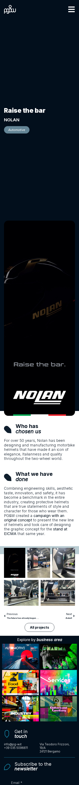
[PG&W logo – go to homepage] (10, 9)
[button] (71, 9)
